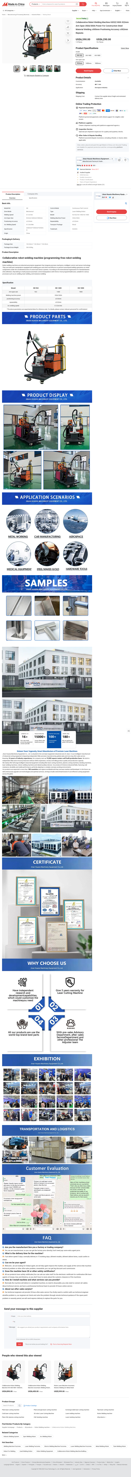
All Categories (9, 10)
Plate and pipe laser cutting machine (45, 1410)
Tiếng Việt (112, 1464)
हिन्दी (93, 1464)
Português (31, 1464)
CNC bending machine (41, 1417)
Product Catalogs (31, 1406)
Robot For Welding (9, 1451)
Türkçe (105, 1464)
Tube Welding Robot (119, 1446)
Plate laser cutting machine (10, 1410)
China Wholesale (57, 1462)
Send (19, 1344)
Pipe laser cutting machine (105, 1410)
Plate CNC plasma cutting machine (13, 1417)
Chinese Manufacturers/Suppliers (41, 1462)
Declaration (87, 1469)
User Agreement (77, 1469)
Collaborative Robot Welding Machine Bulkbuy (71, 1451)
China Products (25, 1462)
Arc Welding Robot (46, 1436)
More (4, 1455)
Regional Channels (90, 1462)
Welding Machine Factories (12, 1446)
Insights (117, 1462)
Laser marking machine (73, 1417)
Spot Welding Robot (29, 1436)
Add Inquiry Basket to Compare (38, 75)
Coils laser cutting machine (10, 1413)
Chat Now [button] (117, 71)
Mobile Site (110, 1462)
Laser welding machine (73, 1413)
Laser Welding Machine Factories (81, 1446)
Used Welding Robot (26, 1451)
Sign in (127, 5)
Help (93, 10)
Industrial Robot (36, 14)
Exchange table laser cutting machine (77, 1410)
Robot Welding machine (104, 1413)
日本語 (88, 1464)
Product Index (101, 1462)
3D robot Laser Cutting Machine (44, 1413)
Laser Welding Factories (32, 1446)
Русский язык (47, 1464)
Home (3, 14)
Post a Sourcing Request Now (61, 1344)
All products (101, 1417)
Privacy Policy (96, 1469)
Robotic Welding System (11, 1436)
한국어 (82, 1464)
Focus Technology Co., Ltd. (52, 1469)
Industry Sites (78, 1462)
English (18, 1464)
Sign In (79, 184)
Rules (127, 10)
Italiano (55, 1464)
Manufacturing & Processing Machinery (18, 14)
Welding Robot (47, 14)
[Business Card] (126, 203)
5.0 (103, 197)
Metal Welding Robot (102, 1446)
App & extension (105, 10)
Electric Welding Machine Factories (55, 1446)
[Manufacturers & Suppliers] (13, 4)
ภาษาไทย (99, 1464)
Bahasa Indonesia (122, 1464)
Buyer (84, 10)
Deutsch (62, 1464)
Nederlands (69, 1464)
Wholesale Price (68, 1462)
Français (38, 1464)
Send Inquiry (88, 71)
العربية (76, 1464)
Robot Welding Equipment (45, 1451)
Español (24, 1464)
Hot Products (15, 1462)
